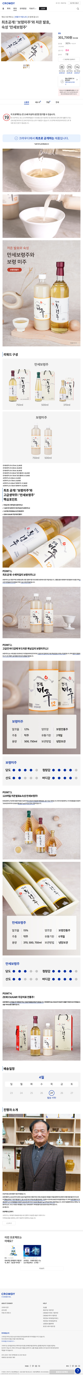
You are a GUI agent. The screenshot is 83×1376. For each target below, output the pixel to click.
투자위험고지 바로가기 (8, 1341)
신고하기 (9, 1223)
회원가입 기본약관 (48, 1310)
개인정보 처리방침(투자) (50, 1321)
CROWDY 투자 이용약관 (50, 1315)
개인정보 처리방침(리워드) (50, 1318)
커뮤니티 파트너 (6, 1313)
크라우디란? (5, 1307)
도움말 (45, 1307)
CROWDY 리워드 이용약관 (50, 1313)
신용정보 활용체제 (48, 1324)
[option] (26, 47)
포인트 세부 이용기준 (49, 1326)
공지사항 (4, 1310)
